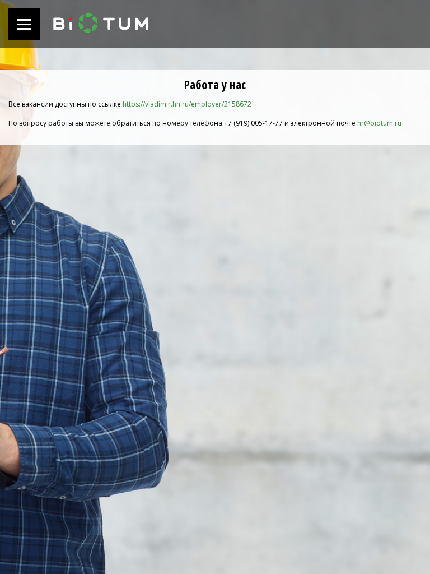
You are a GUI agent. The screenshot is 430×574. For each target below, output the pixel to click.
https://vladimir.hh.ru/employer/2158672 (187, 104)
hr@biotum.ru (379, 123)
